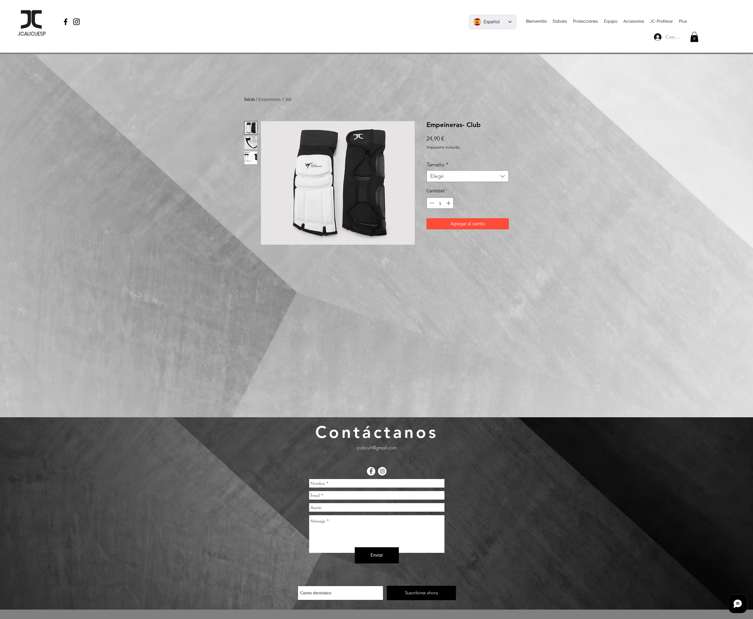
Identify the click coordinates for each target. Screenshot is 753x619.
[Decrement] (431, 203)
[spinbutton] (440, 203)
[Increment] (449, 203)
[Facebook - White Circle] (371, 471)
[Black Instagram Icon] (76, 21)
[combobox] (468, 176)
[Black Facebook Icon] (65, 21)
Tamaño (437, 164)
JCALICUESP (32, 33)
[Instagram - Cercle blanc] (382, 471)
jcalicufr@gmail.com (377, 447)
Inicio (249, 99)
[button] (694, 37)
